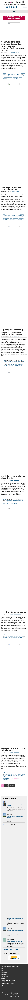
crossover (13, 362)
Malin (11, 218)
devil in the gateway (11, 75)
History (22, 215)
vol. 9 (11, 778)
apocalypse (17, 216)
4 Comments (16, 752)
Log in (25, 7)
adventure (12, 216)
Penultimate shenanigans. (13, 612)
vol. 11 (8, 503)
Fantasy (23, 73)
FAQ (2, 968)
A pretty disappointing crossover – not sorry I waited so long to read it (12, 332)
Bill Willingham (9, 774)
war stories (21, 219)
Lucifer (17, 75)
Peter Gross (15, 77)
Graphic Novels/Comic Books (9, 74)
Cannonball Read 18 (14, 1)
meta (20, 500)
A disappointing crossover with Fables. (13, 749)
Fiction (4, 215)
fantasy (17, 362)
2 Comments (16, 480)
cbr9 (22, 216)
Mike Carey (6, 77)
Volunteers (4, 972)
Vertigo (4, 503)
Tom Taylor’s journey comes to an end (11, 188)
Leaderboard (4, 974)
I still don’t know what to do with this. (13, 477)
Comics (4, 75)
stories (10, 219)
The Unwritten (15, 219)
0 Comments (16, 78)
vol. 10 (20, 637)
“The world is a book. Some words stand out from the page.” (11, 44)
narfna (10, 77)
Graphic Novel (6, 218)
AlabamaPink (4, 976)
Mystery (4, 216)
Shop (2, 970)
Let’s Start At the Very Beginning (15, 941)
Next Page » (12, 785)
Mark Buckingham (13, 364)
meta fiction (15, 218)
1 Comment (16, 191)
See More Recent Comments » (11, 949)
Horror (18, 74)
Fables (23, 774)
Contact (3, 978)
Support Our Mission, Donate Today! (10, 966)
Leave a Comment (15, 52)
